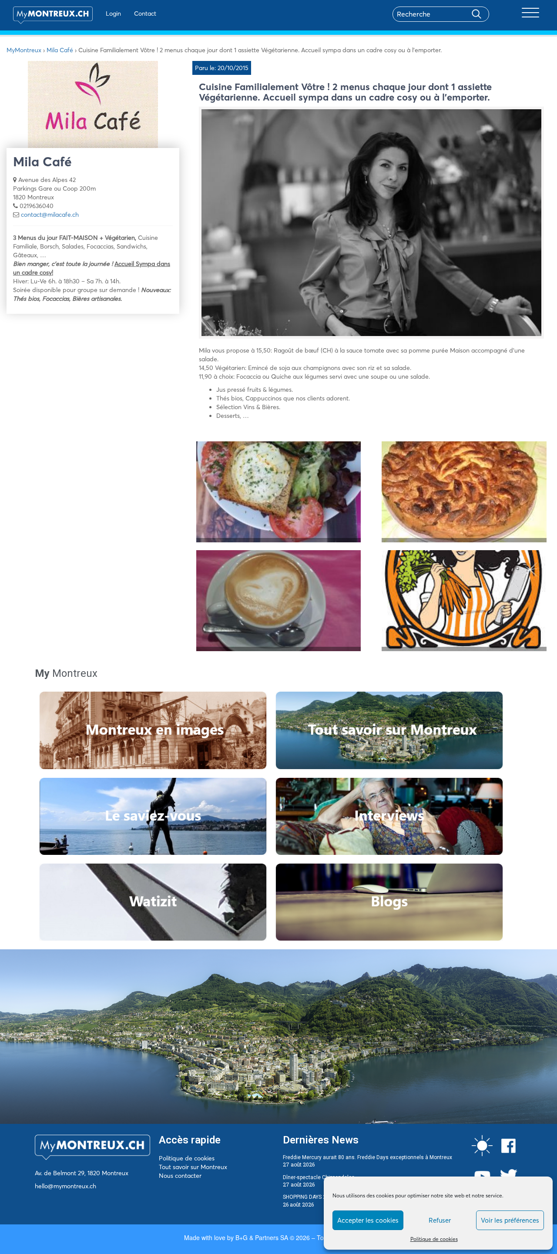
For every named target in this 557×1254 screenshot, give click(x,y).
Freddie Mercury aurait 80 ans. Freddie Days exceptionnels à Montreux (367, 1157)
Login (113, 13)
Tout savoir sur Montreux (193, 1167)
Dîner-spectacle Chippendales (319, 1177)
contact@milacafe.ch (50, 215)
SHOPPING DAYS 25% (308, 1197)
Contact (145, 13)
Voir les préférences (510, 1220)
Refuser (440, 1220)
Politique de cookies (434, 1239)
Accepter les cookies (368, 1220)
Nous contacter (180, 1176)
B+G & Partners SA (261, 1237)
